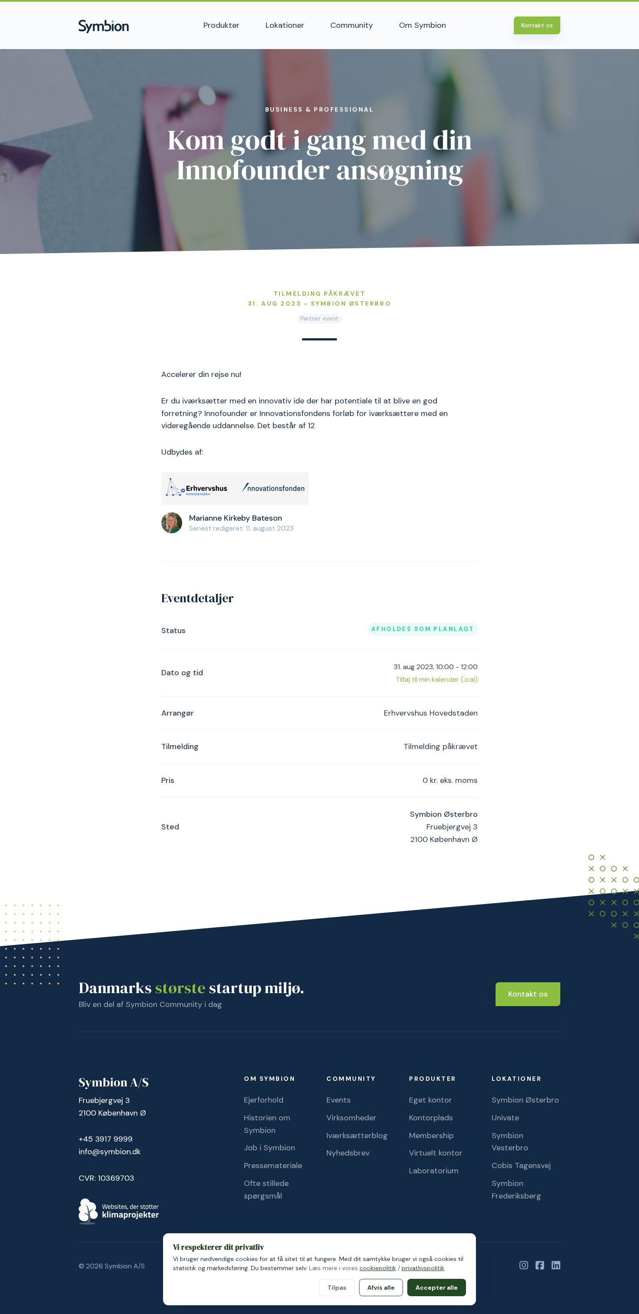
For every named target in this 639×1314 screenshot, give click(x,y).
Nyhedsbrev (347, 1153)
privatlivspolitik (423, 1268)
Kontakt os (537, 25)
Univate (505, 1118)
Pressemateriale (273, 1165)
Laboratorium (434, 1170)
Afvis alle (381, 1287)
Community (351, 25)
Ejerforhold (263, 1100)
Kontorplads (431, 1118)
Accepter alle (437, 1287)
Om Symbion (422, 25)
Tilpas (336, 1287)
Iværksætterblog (357, 1135)
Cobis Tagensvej (521, 1165)
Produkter (221, 25)
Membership (431, 1135)
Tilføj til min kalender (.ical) (437, 679)
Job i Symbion (269, 1147)
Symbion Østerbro (525, 1100)
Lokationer (285, 25)
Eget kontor (430, 1100)
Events (338, 1100)
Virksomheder (351, 1118)
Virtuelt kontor (436, 1153)
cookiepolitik (377, 1268)
